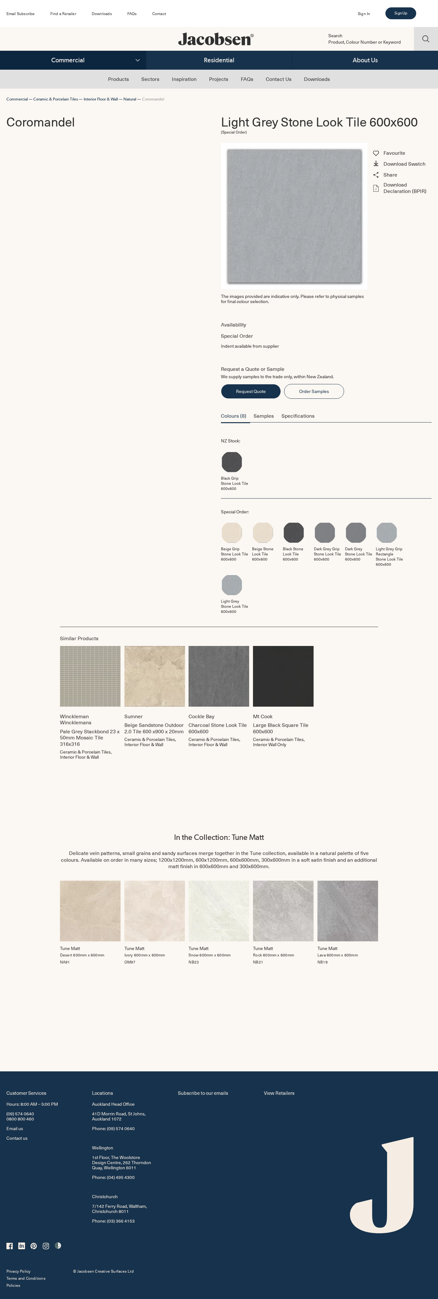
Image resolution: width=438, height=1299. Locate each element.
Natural (129, 99)
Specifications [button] (298, 415)
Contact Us (278, 79)
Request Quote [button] (251, 391)
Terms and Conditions (26, 1278)
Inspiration (184, 79)
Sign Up (400, 13)
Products (118, 79)
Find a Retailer (63, 13)
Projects (218, 79)
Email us (14, 1128)
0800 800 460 (20, 1118)
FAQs (132, 13)
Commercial (68, 60)
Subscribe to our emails (203, 1092)
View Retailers (279, 1092)
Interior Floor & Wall (101, 99)
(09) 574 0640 (20, 1113)
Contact (159, 13)
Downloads (102, 13)
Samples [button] (264, 415)
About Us (365, 60)
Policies (13, 1285)
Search (335, 35)
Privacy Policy (18, 1271)
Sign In (364, 13)
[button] (401, 164)
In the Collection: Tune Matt (219, 837)
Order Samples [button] (314, 391)
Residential (219, 60)
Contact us (17, 1138)
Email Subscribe (20, 13)
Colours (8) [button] (233, 415)
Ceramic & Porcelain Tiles (55, 99)
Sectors (150, 79)
